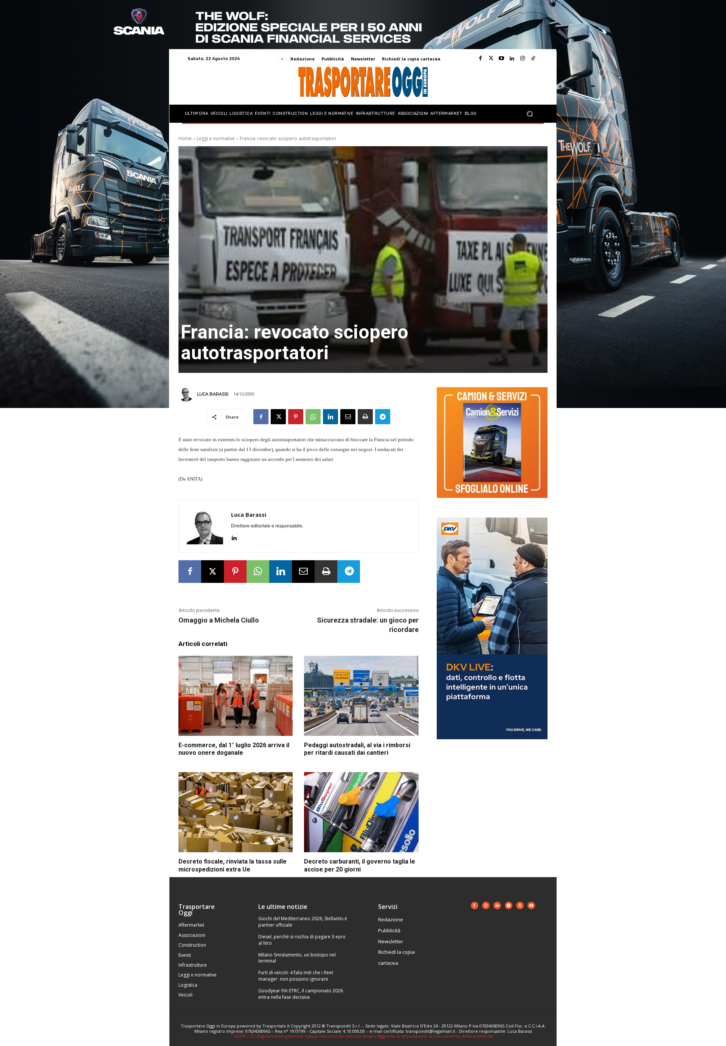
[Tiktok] (533, 58)
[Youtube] (501, 58)
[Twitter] (491, 58)
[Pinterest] (295, 416)
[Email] (347, 416)
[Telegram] (382, 416)
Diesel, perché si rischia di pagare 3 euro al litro (302, 939)
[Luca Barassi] (187, 394)
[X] (278, 416)
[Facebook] (480, 58)
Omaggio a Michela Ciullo (218, 620)
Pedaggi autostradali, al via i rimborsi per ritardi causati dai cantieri (357, 749)
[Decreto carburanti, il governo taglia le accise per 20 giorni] (361, 812)
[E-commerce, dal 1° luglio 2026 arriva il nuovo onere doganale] (235, 696)
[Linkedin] (512, 58)
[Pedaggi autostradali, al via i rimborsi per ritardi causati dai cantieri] (361, 696)
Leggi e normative (216, 138)
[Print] (365, 416)
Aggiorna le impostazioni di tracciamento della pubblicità (435, 1036)
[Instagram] (522, 58)
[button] (529, 114)
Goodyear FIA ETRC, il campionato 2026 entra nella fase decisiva (300, 993)
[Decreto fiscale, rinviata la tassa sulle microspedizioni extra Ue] (235, 812)
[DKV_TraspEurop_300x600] (492, 745)
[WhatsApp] (313, 416)
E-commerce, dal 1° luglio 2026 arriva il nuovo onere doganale (233, 749)
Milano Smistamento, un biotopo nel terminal (297, 958)
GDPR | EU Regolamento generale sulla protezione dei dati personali (304, 1036)
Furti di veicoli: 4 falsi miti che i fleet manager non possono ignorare (295, 975)
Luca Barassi (212, 394)
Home (185, 138)
